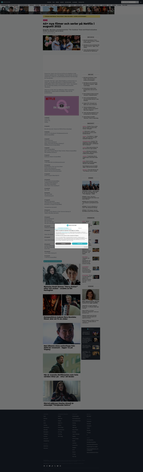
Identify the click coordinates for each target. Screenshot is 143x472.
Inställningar (63, 243)
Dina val (79, 228)
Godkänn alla (79, 243)
